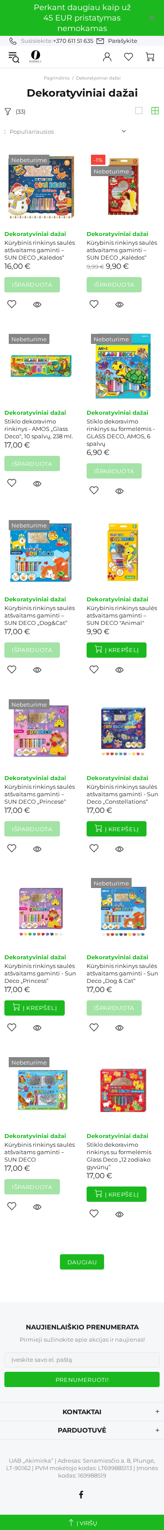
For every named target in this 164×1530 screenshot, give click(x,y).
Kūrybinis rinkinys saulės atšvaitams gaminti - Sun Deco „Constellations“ (122, 794)
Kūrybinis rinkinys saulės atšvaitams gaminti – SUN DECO (39, 1152)
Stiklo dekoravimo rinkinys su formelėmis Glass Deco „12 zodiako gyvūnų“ (119, 1155)
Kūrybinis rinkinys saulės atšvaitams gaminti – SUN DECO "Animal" (122, 615)
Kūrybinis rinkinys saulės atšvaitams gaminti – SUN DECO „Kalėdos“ (39, 250)
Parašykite (122, 40)
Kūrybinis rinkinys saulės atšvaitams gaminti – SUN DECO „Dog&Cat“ (39, 615)
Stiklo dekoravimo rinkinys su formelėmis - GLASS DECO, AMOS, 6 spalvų (121, 432)
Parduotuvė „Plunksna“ (35, 56)
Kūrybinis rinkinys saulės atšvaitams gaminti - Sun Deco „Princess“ (40, 973)
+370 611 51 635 (73, 40)
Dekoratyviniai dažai (35, 233)
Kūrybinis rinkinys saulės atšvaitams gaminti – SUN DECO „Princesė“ (39, 794)
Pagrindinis (57, 78)
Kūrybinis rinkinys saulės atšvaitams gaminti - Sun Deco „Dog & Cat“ (122, 973)
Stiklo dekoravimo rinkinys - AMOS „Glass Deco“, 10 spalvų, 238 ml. (38, 429)
